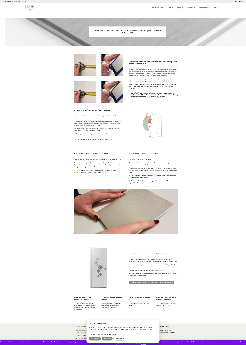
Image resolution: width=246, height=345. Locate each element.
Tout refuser (107, 338)
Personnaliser (119, 338)
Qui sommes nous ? (82, 330)
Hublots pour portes (176, 8)
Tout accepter (95, 338)
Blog (216, 8)
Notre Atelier (190, 8)
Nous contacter (81, 333)
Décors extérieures (157, 8)
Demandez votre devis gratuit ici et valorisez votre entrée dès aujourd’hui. (151, 283)
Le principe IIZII (204, 8)
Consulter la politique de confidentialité (102, 334)
